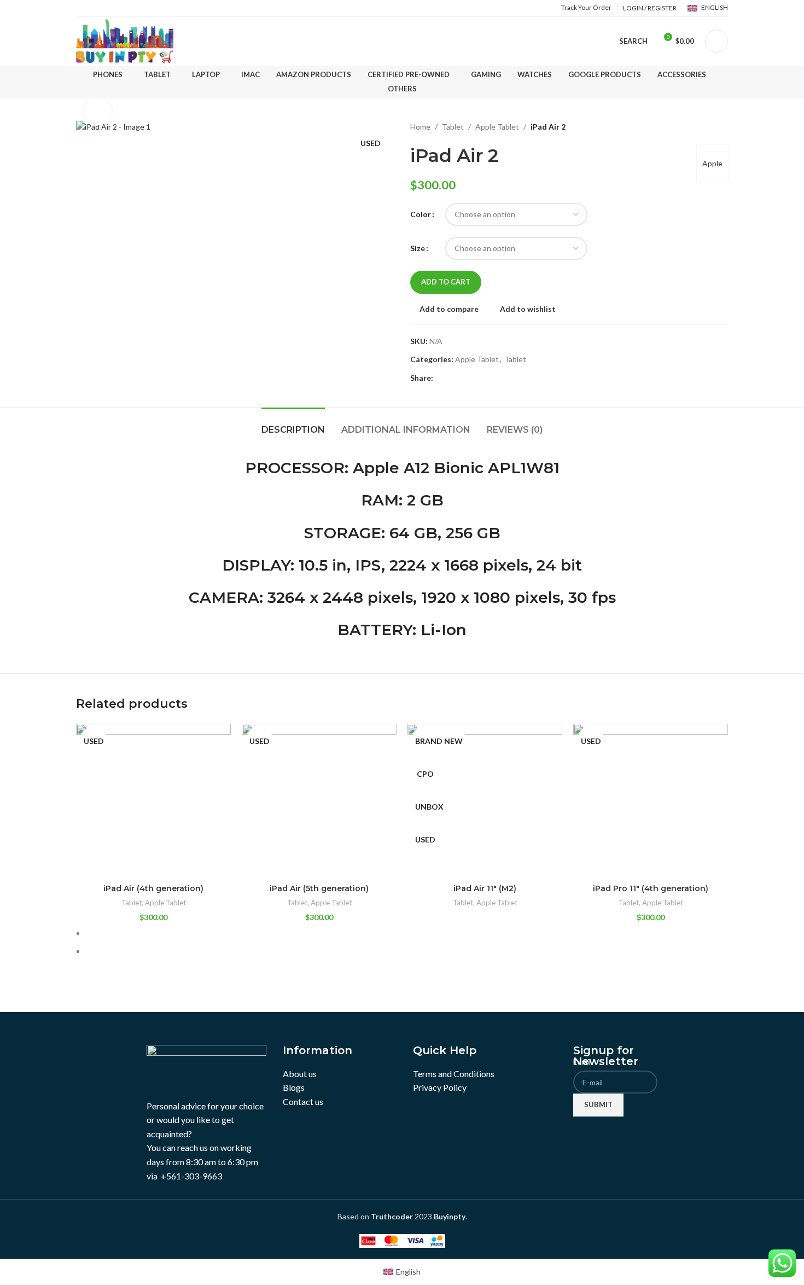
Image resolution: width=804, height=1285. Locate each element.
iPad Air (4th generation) (153, 888)
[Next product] (721, 126)
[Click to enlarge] (98, 111)
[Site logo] (124, 40)
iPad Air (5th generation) (319, 888)
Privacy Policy (440, 1087)
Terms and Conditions (453, 1073)
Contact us (303, 1101)
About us (300, 1073)
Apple (712, 163)
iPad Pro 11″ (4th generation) (650, 888)
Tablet (453, 126)
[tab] (293, 424)
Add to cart (445, 281)
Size (417, 248)
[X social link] (452, 378)
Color (420, 214)
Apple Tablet (497, 126)
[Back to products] (708, 126)
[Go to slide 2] (406, 951)
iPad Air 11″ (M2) (484, 888)
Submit (598, 1104)
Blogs (294, 1087)
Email (584, 1061)
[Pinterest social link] (464, 378)
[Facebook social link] (439, 378)
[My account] (716, 41)
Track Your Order (586, 7)
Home (420, 126)
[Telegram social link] (489, 378)
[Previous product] (695, 126)
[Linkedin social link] (477, 378)
